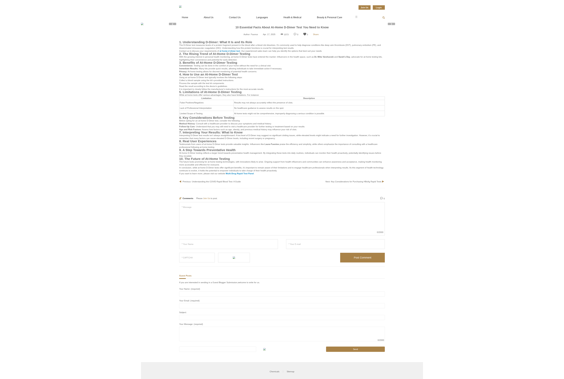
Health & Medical (292, 17)
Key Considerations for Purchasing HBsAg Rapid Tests (356, 181)
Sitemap (290, 371)
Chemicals (274, 371)
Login (379, 7)
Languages (262, 17)
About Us (208, 17)
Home (185, 17)
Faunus (254, 34)
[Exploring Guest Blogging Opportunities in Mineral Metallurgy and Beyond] (180, 6)
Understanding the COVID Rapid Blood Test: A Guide (216, 181)
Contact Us (235, 17)
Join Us (364, 7)
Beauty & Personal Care (329, 17)
